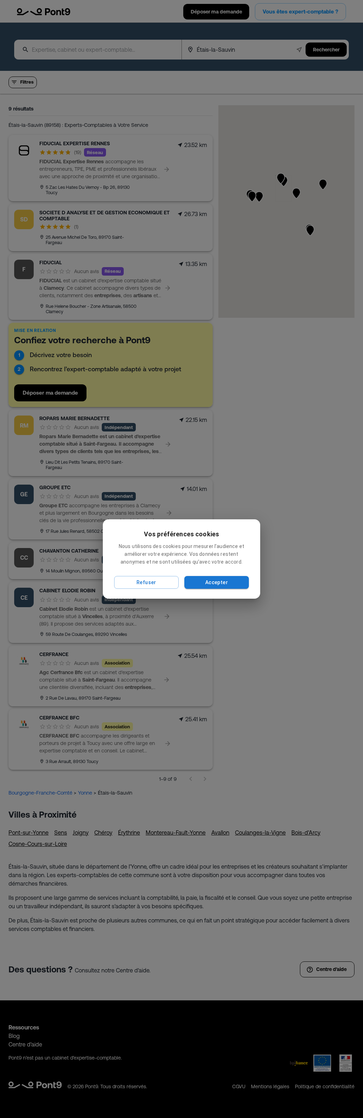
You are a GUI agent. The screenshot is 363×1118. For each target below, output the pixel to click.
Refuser (146, 582)
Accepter (216, 582)
